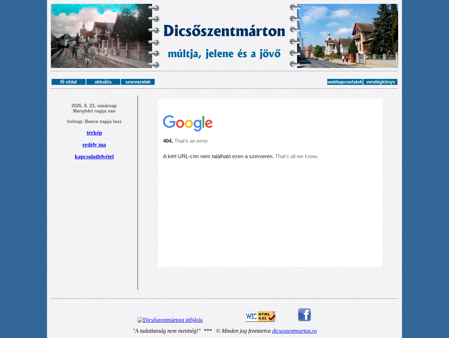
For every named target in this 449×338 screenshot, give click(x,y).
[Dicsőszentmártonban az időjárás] (170, 320)
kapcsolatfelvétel (94, 157)
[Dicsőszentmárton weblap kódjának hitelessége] (260, 320)
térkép (94, 133)
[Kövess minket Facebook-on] (304, 320)
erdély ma (94, 145)
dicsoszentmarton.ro (294, 331)
